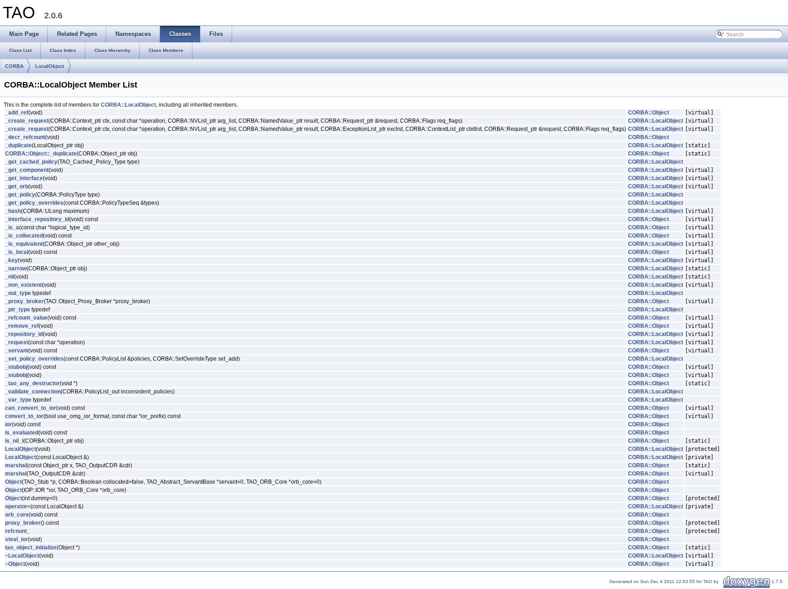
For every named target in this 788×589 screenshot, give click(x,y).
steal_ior (16, 539)
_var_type (18, 400)
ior (8, 424)
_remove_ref (22, 326)
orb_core (17, 515)
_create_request (26, 121)
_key (11, 260)
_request (16, 342)
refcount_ (17, 531)
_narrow (15, 268)
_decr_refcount (25, 137)
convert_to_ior (24, 416)
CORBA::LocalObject (128, 105)
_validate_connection (33, 391)
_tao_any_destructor (32, 383)
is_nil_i (14, 441)
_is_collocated (24, 235)
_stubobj (16, 367)
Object (13, 482)
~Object (15, 564)
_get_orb (16, 186)
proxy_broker (23, 523)
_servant (16, 350)
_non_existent (23, 285)
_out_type (18, 293)
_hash (13, 211)
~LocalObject (22, 556)
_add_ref (16, 112)
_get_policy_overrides (34, 203)
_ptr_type (17, 309)
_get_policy (20, 194)
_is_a (12, 227)
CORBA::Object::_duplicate (41, 153)
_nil (9, 277)
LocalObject (49, 66)
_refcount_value (26, 318)
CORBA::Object (648, 112)
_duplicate (18, 145)
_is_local (16, 252)
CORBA (14, 66)
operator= (18, 506)
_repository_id (24, 334)
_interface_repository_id (37, 219)
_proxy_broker (24, 301)
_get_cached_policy (31, 162)
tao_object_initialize (31, 547)
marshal (15, 465)
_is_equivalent (24, 244)
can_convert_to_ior (30, 408)
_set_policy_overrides (34, 359)
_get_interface (24, 178)
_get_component (27, 170)
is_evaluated (21, 432)
